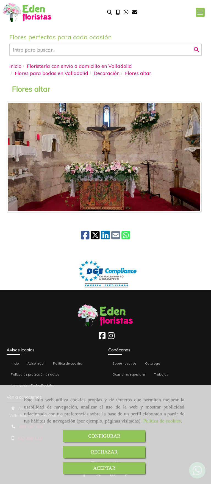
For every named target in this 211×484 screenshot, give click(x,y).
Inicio (15, 363)
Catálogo (152, 363)
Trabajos (161, 374)
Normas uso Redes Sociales (32, 385)
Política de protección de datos (35, 374)
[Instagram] (111, 337)
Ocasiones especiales (129, 374)
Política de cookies (162, 421)
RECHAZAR (104, 452)
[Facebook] (102, 337)
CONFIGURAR (104, 436)
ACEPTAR (104, 468)
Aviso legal (36, 363)
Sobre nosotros (124, 363)
